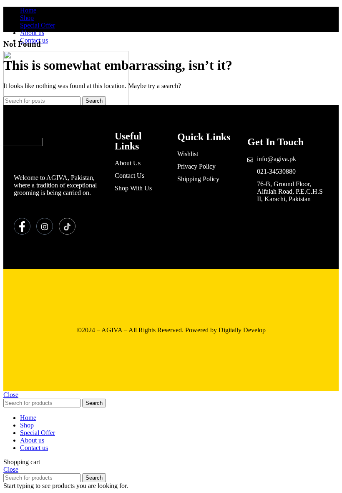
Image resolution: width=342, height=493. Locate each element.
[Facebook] (22, 226)
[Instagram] (44, 226)
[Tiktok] (67, 226)
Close (10, 394)
